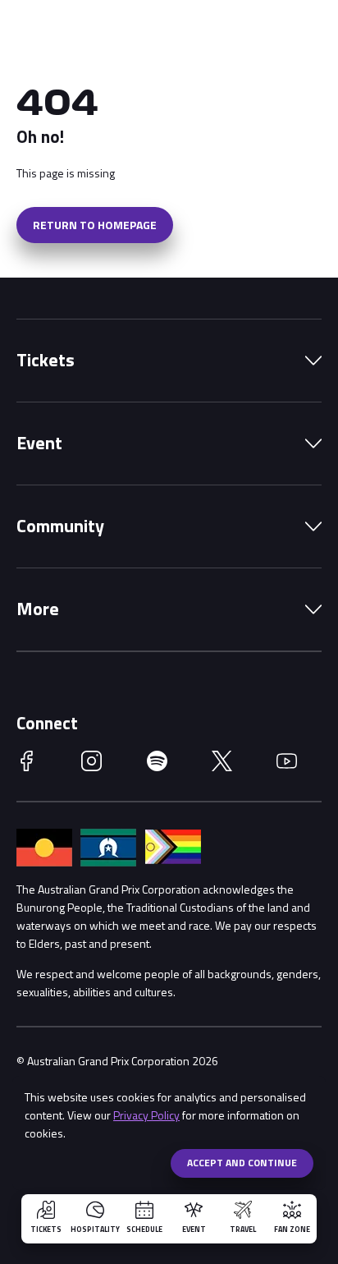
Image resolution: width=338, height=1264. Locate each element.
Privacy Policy (146, 1115)
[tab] (169, 360)
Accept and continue (242, 1162)
